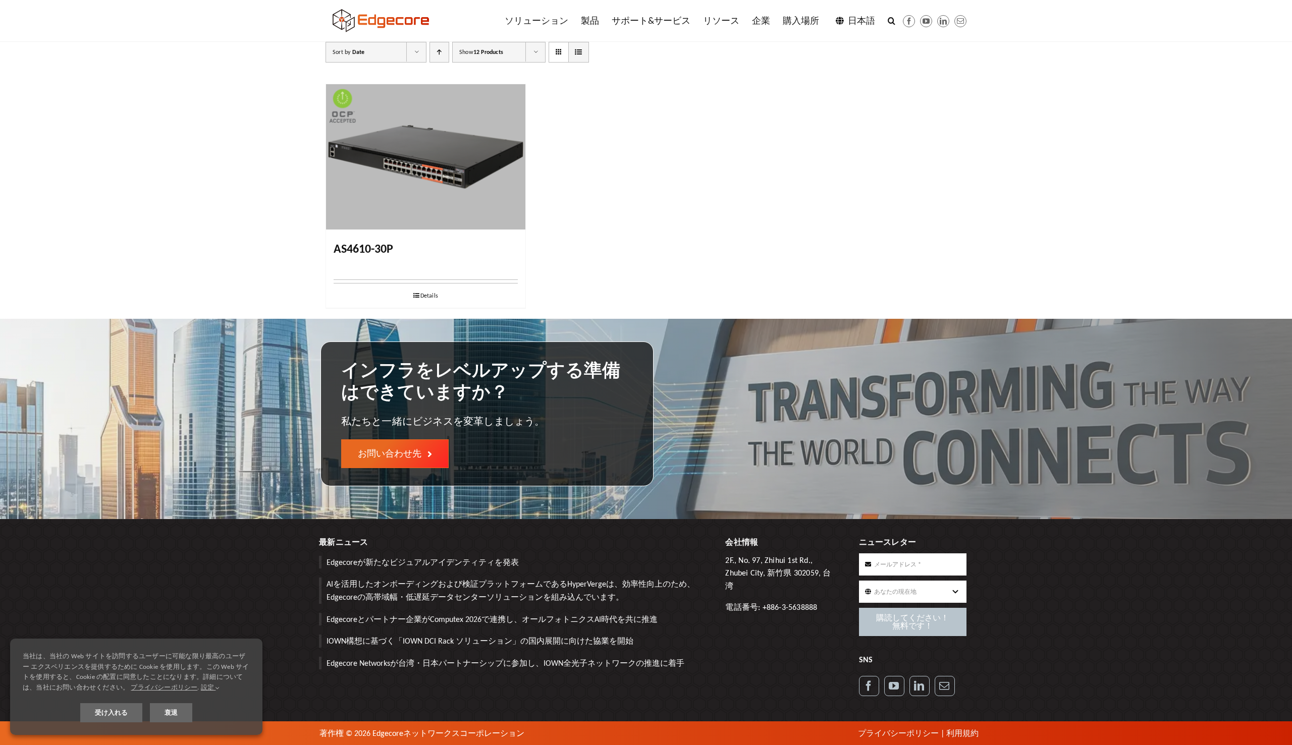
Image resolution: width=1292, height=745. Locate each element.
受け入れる (111, 712)
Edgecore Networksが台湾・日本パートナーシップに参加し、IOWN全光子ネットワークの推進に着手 (505, 663)
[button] (891, 21)
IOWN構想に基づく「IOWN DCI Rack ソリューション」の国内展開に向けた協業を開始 (480, 641)
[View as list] (578, 52)
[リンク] (919, 686)
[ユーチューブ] (926, 21)
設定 (208, 687)
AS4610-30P (363, 248)
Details (429, 295)
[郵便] (960, 21)
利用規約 (962, 733)
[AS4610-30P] (425, 157)
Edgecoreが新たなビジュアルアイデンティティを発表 (423, 562)
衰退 (171, 712)
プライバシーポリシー (898, 733)
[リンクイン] (943, 21)
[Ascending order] (439, 52)
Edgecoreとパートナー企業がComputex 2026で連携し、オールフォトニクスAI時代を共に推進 (492, 619)
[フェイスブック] (909, 21)
